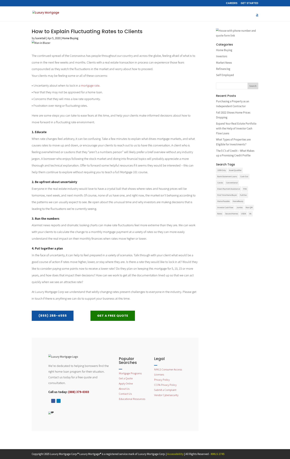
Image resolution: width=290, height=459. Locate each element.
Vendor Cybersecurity (166, 395)
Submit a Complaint (165, 390)
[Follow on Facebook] (53, 401)
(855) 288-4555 (52, 315)
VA (250, 213)
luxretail (40, 38)
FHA (245, 189)
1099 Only (221, 170)
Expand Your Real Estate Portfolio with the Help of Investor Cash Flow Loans (236, 128)
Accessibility (175, 454)
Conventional (232, 182)
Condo (220, 182)
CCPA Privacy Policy (165, 385)
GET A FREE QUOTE (112, 315)
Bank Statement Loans (227, 176)
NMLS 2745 (218, 454)
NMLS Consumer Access (168, 369)
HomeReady (238, 201)
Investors (221, 56)
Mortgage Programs (130, 373)
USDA (243, 213)
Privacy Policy (162, 379)
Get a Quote (126, 378)
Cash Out (244, 176)
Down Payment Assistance (228, 189)
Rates (219, 213)
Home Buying (70, 38)
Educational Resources (132, 399)
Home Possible (223, 201)
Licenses (159, 374)
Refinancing (223, 69)
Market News (224, 62)
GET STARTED (249, 3)
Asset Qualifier (235, 170)
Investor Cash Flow (225, 207)
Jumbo (239, 207)
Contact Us (125, 394)
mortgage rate (90, 85)
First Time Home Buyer (227, 195)
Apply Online (126, 383)
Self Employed (225, 75)
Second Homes (231, 213)
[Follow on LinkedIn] (59, 401)
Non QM (249, 207)
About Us (124, 389)
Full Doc (243, 195)
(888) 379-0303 (78, 392)
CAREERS (231, 3)
